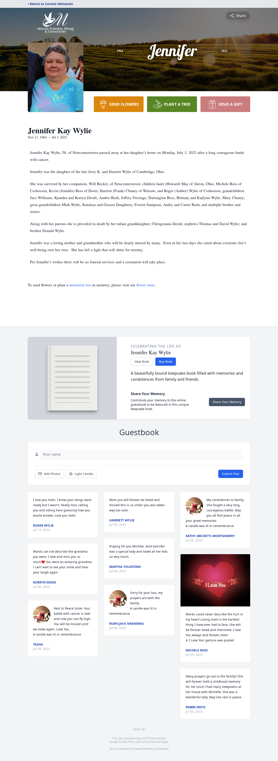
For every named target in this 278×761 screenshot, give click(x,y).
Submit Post (230, 474)
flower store (145, 284)
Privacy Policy (127, 742)
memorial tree (80, 284)
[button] (215, 580)
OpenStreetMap (143, 749)
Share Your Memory (227, 402)
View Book (141, 361)
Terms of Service (151, 742)
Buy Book (165, 361)
